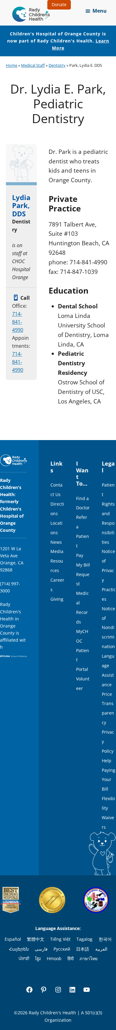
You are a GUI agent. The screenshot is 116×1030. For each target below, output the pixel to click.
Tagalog (84, 939)
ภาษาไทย (88, 958)
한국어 (105, 939)
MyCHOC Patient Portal (82, 650)
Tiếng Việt (60, 939)
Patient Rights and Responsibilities (108, 513)
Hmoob (54, 958)
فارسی (41, 949)
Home (11, 65)
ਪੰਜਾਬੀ (24, 958)
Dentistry (57, 65)
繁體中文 (35, 939)
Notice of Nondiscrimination (108, 628)
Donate (59, 4)
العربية (101, 949)
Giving (56, 599)
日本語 (82, 949)
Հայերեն (19, 949)
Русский (62, 949)
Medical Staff (33, 65)
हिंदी (70, 958)
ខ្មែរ (38, 958)
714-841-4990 (17, 322)
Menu (99, 10)
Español (13, 939)
